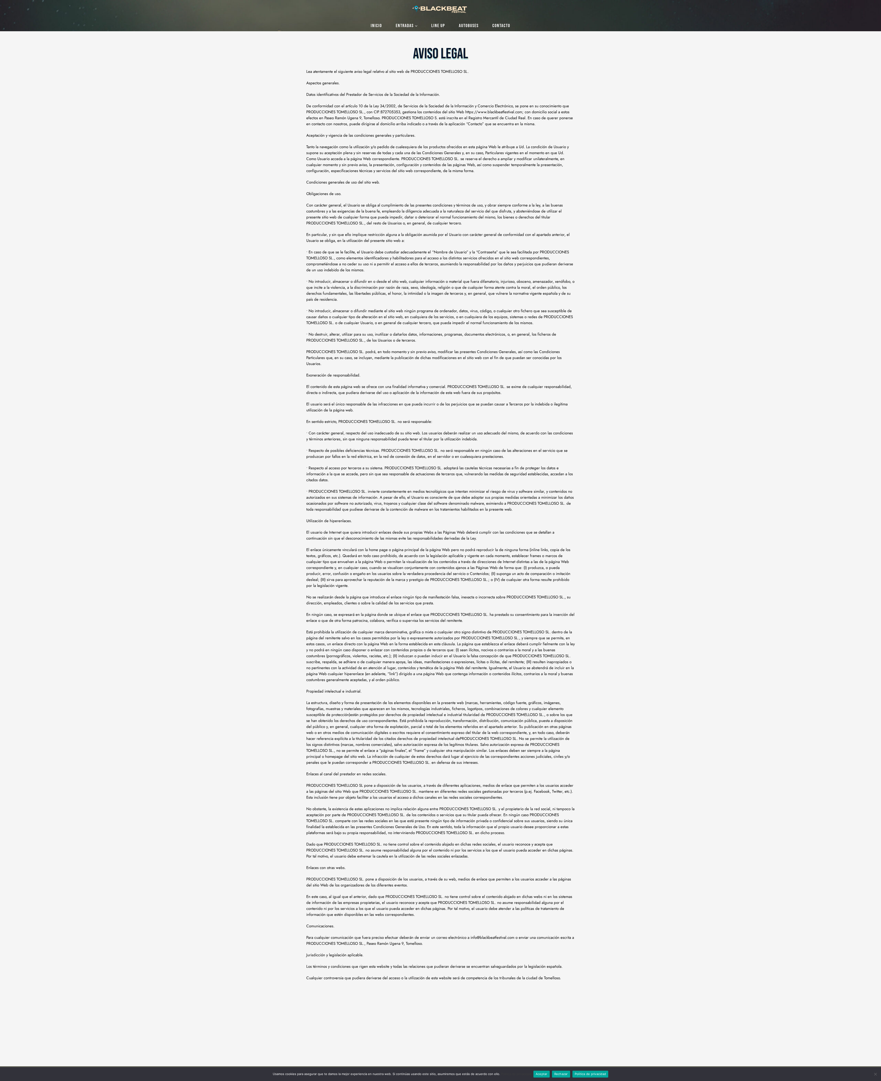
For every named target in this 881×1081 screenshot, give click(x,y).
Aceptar (541, 1074)
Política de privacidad (516, 1074)
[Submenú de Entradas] (416, 25)
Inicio (376, 25)
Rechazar (561, 1074)
